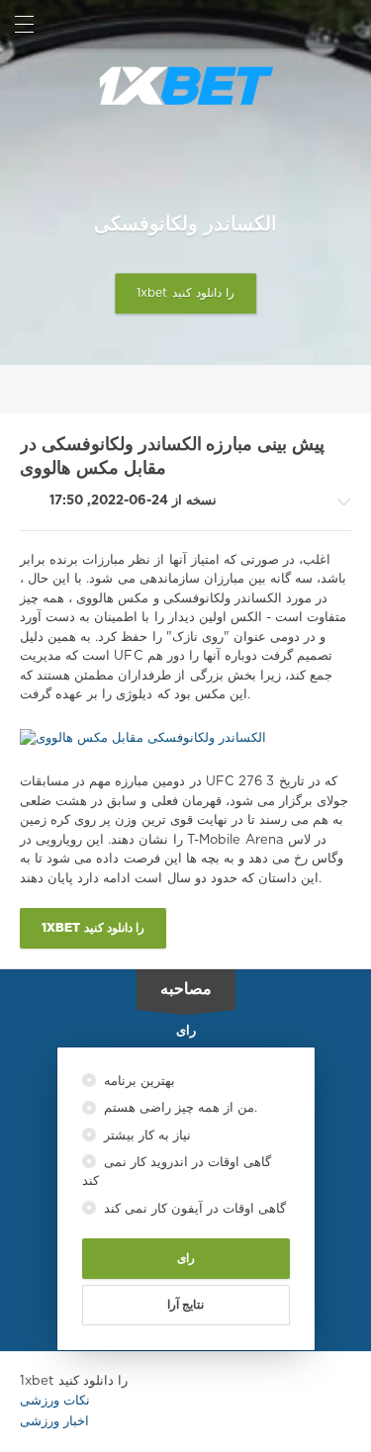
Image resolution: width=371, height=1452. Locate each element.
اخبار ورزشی (54, 1421)
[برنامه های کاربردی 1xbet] (185, 86)
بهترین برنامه (137, 1081)
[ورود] (347, 24)
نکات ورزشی (55, 1401)
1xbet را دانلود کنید (185, 294)
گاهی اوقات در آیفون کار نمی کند (193, 1209)
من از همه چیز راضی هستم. (179, 1108)
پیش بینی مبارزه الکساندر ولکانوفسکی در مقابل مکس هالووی (172, 457)
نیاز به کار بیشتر (145, 1136)
